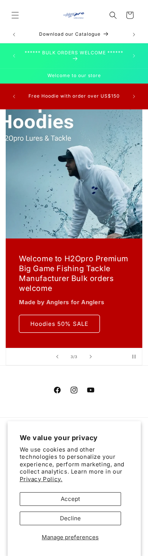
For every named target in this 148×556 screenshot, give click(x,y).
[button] (15, 15)
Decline (70, 518)
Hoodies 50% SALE (59, 323)
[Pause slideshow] (134, 356)
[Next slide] (90, 356)
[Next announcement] (134, 34)
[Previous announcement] (14, 34)
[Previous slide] (57, 356)
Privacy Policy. (41, 479)
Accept (70, 498)
